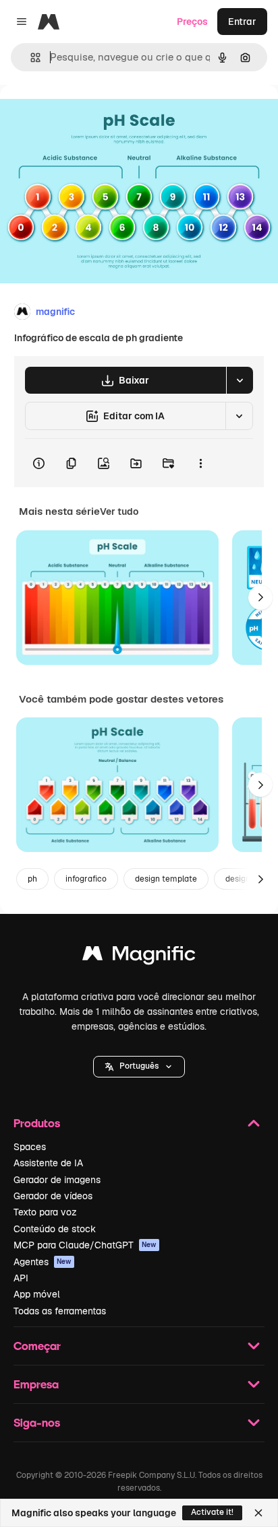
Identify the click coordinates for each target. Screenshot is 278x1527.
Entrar (242, 21)
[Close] (258, 1513)
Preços (192, 21)
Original (86, 115)
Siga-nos (36, 1422)
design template (166, 879)
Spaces (29, 1147)
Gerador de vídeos (52, 1196)
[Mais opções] (200, 463)
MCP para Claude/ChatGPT (85, 1245)
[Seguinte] (260, 597)
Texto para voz (45, 1212)
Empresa (36, 1384)
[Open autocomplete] (30, 57)
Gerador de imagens (57, 1180)
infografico (86, 879)
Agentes (42, 1262)
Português (139, 1066)
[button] (139, 1066)
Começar (37, 1346)
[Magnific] (139, 956)
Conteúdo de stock (54, 1229)
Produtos (36, 1123)
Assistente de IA (48, 1163)
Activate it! (212, 1512)
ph (32, 879)
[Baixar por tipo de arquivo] (239, 380)
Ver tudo (119, 511)
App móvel (36, 1294)
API (20, 1278)
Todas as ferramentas (59, 1311)
